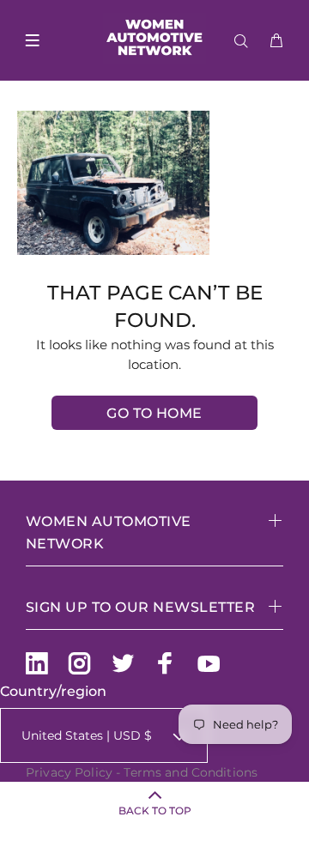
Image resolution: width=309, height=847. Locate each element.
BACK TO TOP (154, 810)
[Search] (245, 41)
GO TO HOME (154, 412)
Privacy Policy (69, 772)
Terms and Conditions (191, 772)
